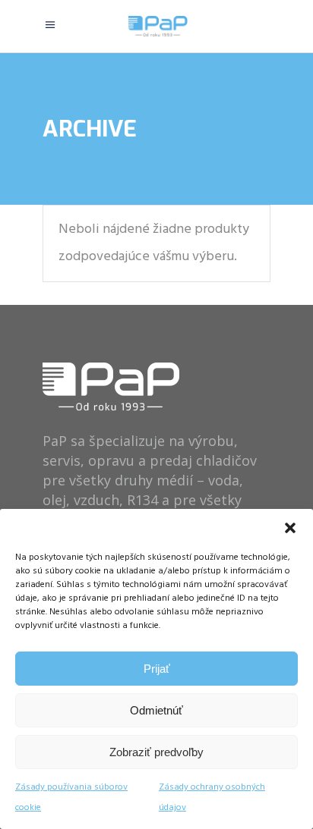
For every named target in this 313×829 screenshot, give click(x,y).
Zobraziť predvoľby (156, 752)
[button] (290, 527)
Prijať (157, 668)
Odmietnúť (156, 710)
